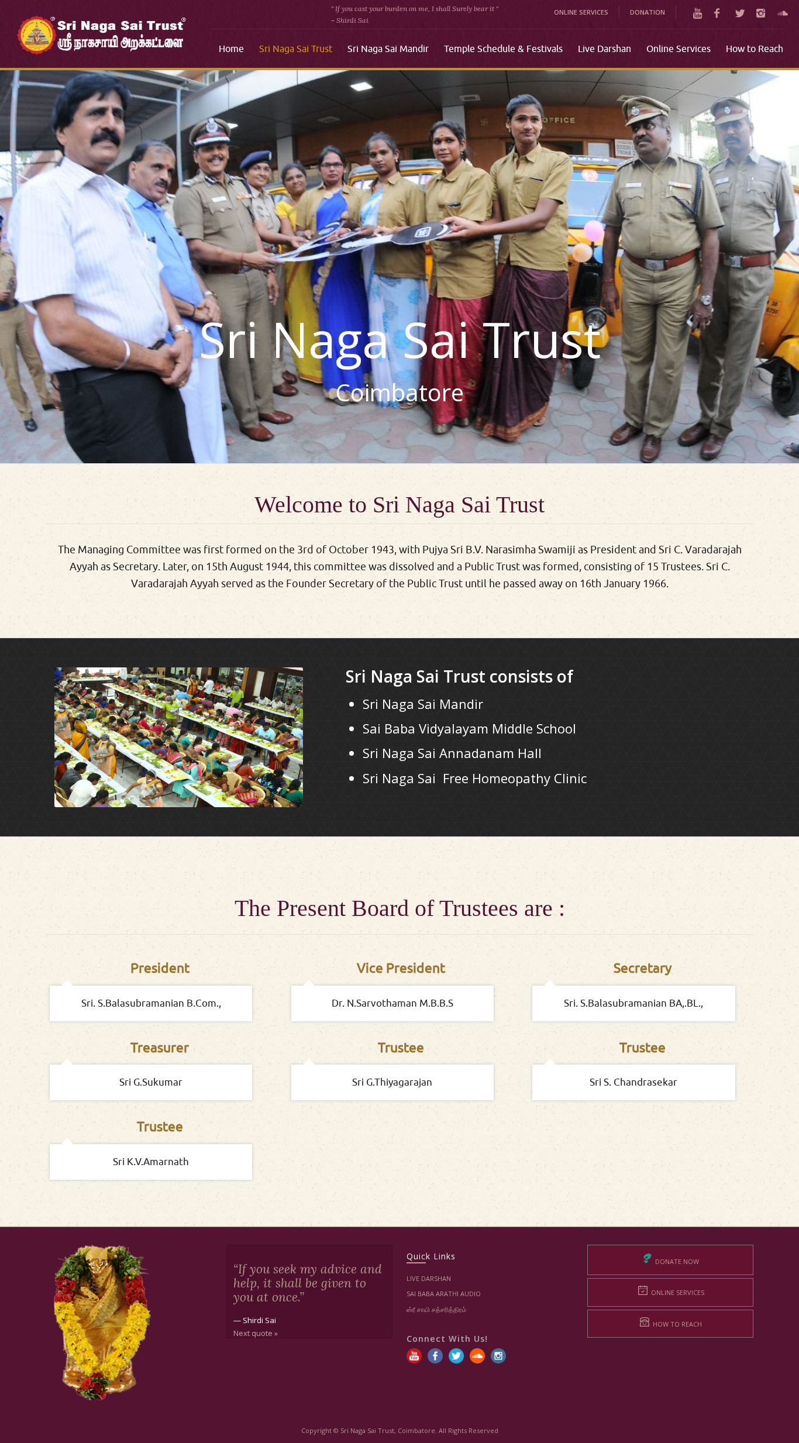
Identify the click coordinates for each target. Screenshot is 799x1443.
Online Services (676, 1292)
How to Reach (676, 1324)
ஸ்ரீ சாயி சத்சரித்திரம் (436, 1309)
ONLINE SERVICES (581, 12)
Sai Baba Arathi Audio (444, 1293)
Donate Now (676, 1261)
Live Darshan (429, 1278)
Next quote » (255, 1333)
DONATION (647, 12)
